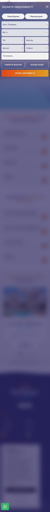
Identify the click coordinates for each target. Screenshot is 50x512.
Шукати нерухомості (17, 7)
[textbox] (25, 24)
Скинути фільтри (13, 65)
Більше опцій (37, 65)
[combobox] (25, 24)
